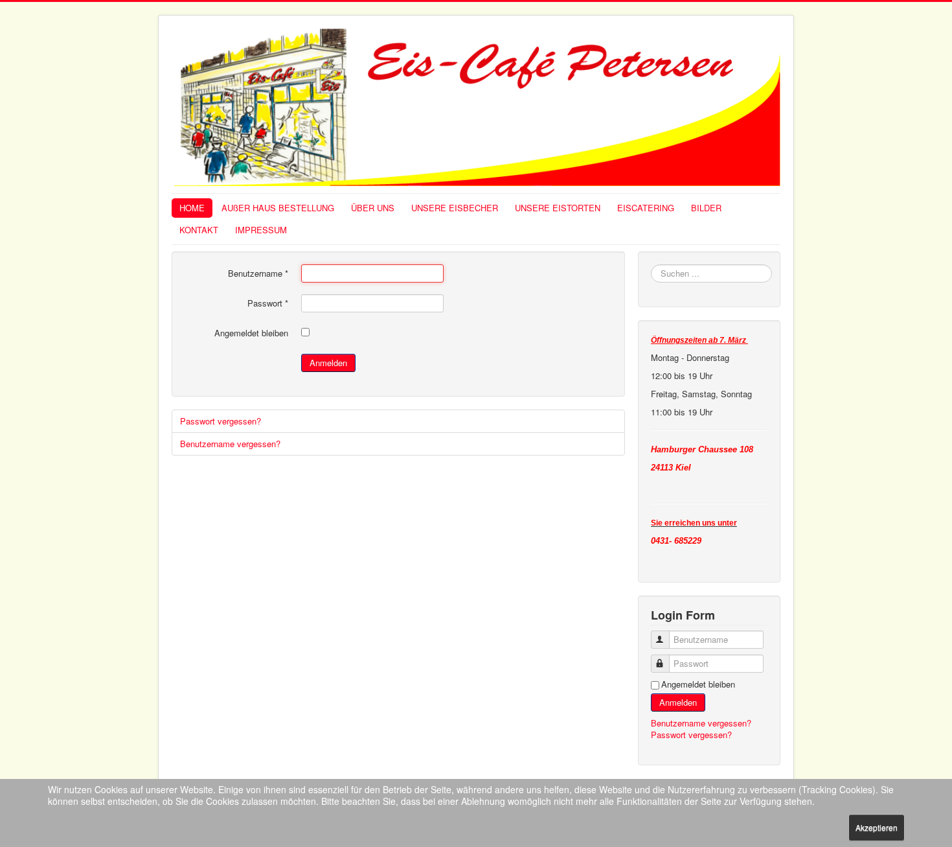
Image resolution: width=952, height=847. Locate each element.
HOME (192, 208)
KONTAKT (198, 230)
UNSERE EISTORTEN (557, 208)
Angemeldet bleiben (251, 333)
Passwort (267, 303)
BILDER (706, 208)
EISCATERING (645, 208)
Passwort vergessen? (220, 421)
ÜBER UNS (372, 208)
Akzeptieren (877, 827)
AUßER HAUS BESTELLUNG (277, 208)
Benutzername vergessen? (230, 443)
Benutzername (258, 273)
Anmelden (328, 362)
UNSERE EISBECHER (454, 208)
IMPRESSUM (261, 230)
